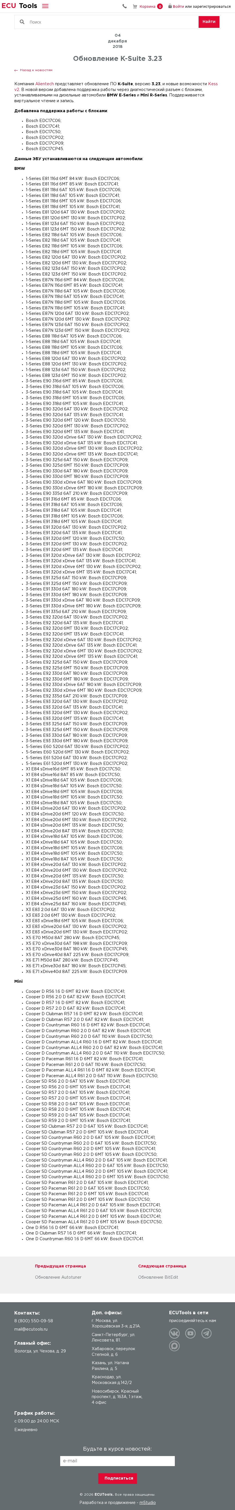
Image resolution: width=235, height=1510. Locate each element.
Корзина (150, 6)
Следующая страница (162, 1266)
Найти (209, 22)
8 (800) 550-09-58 (126, 6)
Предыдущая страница (60, 1266)
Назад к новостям (36, 70)
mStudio (148, 1503)
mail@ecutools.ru (31, 1329)
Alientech (44, 84)
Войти (178, 6)
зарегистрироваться (212, 6)
